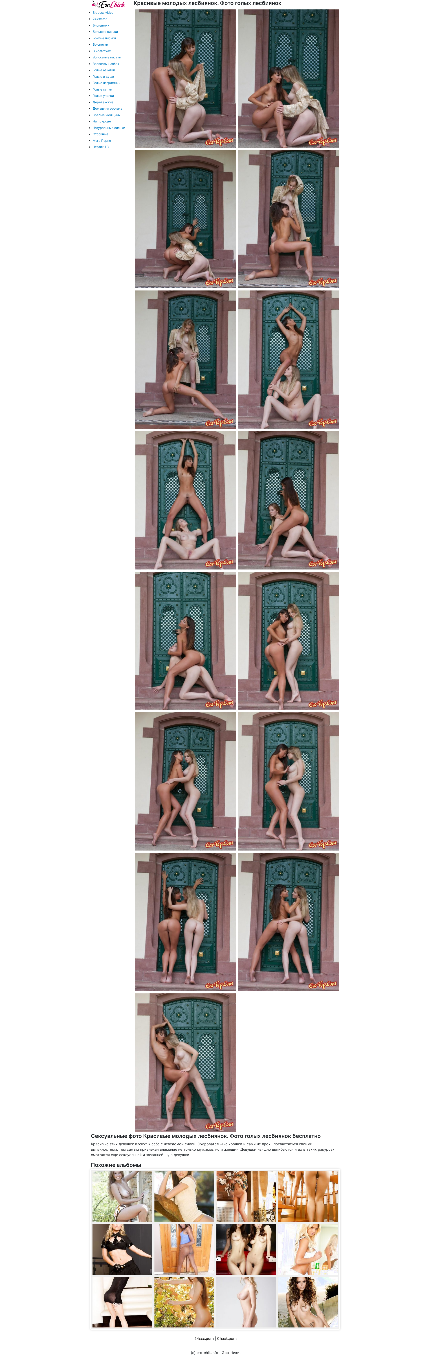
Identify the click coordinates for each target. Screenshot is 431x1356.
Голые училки (103, 95)
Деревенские (103, 102)
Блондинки (101, 25)
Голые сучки (102, 89)
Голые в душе (103, 76)
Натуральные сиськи (109, 128)
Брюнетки (100, 44)
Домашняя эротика (107, 108)
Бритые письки (104, 38)
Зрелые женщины (107, 115)
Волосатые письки (107, 57)
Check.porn (227, 1338)
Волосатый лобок (106, 64)
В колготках (102, 51)
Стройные (100, 134)
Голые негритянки (106, 83)
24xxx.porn (204, 1338)
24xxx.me (100, 19)
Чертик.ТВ (101, 147)
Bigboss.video (103, 12)
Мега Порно (102, 140)
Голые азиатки (104, 70)
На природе (102, 121)
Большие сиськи (105, 31)
